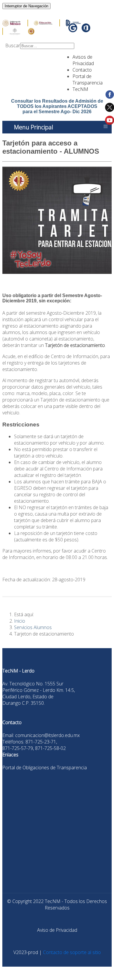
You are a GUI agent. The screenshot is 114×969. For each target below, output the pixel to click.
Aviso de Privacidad (57, 930)
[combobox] (47, 46)
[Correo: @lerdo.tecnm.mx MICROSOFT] (86, 30)
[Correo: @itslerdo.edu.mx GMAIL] (73, 30)
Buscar (12, 45)
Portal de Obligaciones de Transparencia (44, 767)
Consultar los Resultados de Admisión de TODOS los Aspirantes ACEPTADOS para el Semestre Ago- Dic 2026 (57, 106)
